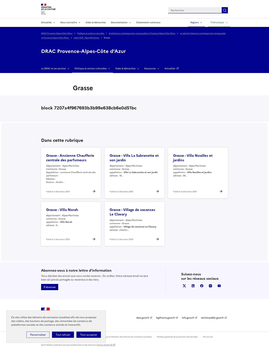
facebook (202, 286)
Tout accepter (88, 335)
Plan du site (208, 336)
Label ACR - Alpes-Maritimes (87, 37)
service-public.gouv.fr (212, 317)
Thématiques (217, 22)
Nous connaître (68, 22)
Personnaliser (38, 335)
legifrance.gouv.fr (165, 317)
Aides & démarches (96, 22)
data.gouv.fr (142, 317)
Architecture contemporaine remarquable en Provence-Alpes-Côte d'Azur (142, 33)
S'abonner (50, 287)
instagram (210, 286)
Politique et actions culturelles (91, 33)
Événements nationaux (148, 22)
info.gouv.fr (188, 317)
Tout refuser (63, 335)
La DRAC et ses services (53, 68)
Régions (194, 22)
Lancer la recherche (225, 10)
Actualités (46, 22)
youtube (219, 286)
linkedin (193, 286)
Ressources (150, 68)
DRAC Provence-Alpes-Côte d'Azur (57, 33)
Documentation (119, 22)
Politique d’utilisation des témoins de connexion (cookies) (126, 336)
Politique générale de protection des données (177, 336)
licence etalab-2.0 (104, 345)
